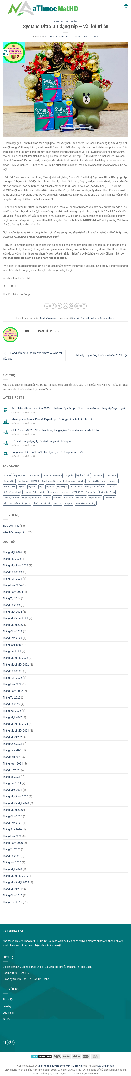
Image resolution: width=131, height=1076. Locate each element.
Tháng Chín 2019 (12, 895)
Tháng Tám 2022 (12, 677)
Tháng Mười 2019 (13, 889)
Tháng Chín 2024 (12, 572)
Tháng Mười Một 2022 (16, 664)
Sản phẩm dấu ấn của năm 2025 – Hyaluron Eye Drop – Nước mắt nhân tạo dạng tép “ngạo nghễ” (68, 408)
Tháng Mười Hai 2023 (15, 618)
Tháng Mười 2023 (13, 625)
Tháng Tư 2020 (11, 849)
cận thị (81, 481)
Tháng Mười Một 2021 (16, 730)
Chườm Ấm (111, 475)
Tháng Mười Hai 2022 (15, 658)
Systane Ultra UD (107, 318)
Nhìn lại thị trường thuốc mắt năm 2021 (99, 355)
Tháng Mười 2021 (13, 737)
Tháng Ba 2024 (11, 605)
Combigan (23, 481)
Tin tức (7, 1019)
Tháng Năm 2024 (13, 592)
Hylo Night (62, 486)
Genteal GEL (10, 486)
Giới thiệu (8, 999)
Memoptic (53, 492)
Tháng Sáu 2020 (12, 836)
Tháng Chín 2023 (12, 631)
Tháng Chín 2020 (12, 816)
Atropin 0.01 (35, 475)
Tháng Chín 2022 (12, 671)
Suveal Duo (109, 497)
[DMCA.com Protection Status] (41, 1056)
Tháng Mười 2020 (13, 809)
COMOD (35, 481)
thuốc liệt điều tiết (42, 503)
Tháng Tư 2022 (11, 697)
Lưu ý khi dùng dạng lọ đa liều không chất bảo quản (41, 441)
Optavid (57, 497)
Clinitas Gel (9, 481)
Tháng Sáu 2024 (12, 585)
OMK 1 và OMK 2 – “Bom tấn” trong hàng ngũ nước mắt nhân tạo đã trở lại (55, 430)
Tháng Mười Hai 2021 (15, 724)
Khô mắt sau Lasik (90, 318)
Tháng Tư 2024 (11, 598)
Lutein (42, 492)
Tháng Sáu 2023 (12, 644)
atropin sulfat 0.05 (53, 475)
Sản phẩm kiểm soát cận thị (17, 503)
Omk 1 (47, 497)
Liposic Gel (30, 492)
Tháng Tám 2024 (12, 578)
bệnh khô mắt (83, 475)
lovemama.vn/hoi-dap (13, 922)
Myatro (65, 492)
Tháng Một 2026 (12, 552)
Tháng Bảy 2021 (12, 750)
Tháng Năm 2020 (13, 842)
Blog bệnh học (11, 525)
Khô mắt (75, 318)
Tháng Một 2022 (12, 717)
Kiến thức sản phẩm (65, 22)
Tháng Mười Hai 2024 (15, 565)
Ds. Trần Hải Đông (96, 481)
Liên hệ (7, 1006)
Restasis (68, 497)
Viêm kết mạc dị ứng (86, 503)
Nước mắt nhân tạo (31, 497)
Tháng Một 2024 (12, 611)
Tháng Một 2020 (12, 869)
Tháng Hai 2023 (12, 651)
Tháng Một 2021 (12, 790)
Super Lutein (95, 497)
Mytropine (91, 492)
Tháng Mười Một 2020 (16, 803)
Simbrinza (81, 497)
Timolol (57, 503)
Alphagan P (19, 475)
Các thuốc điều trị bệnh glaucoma (58, 481)
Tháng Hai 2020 (12, 862)
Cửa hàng (8, 1012)
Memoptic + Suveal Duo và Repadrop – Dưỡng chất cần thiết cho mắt (52, 419)
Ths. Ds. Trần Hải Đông (85, 37)
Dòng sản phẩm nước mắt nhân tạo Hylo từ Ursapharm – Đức (47, 452)
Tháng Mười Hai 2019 (15, 875)
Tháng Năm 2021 (13, 763)
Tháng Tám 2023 (12, 638)
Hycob (22, 486)
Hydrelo (32, 486)
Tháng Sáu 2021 (12, 757)
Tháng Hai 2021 (12, 783)
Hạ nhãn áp (76, 486)
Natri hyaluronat (11, 497)
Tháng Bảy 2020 (12, 829)
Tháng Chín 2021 (12, 743)
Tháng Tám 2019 (12, 902)
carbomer (98, 475)
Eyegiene (113, 481)
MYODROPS (77, 492)
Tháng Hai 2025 (12, 558)
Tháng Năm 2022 (13, 691)
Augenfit (69, 475)
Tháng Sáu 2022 (12, 684)
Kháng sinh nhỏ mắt (94, 486)
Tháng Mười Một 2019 (16, 882)
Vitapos (68, 503)
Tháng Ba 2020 (11, 856)
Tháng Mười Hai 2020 (15, 796)
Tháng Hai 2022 (12, 710)
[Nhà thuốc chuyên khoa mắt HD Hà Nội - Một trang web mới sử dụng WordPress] (42, 8)
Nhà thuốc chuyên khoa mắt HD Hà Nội (60, 1065)
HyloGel (50, 486)
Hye (41, 486)
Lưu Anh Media (105, 1065)
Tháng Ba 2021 (11, 776)
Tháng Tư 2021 (11, 770)
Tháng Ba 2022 (11, 704)
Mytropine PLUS (107, 492)
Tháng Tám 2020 (12, 823)
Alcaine (7, 475)
